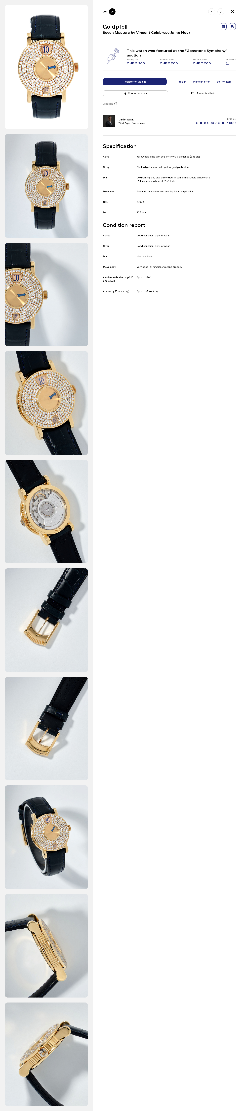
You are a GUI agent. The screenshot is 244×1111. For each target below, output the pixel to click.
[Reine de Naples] (220, 11)
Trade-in (181, 81)
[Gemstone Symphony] (232, 11)
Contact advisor (137, 93)
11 (227, 63)
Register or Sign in (135, 81)
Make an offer (201, 81)
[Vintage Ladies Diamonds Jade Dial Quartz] (211, 11)
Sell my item (224, 81)
